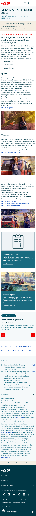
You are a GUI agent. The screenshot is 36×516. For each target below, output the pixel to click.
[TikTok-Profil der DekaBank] (28, 494)
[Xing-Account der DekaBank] (19, 494)
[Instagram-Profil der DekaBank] (9, 494)
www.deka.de (19, 418)
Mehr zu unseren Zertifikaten (11, 205)
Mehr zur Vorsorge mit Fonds (11, 152)
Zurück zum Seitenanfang (18, 463)
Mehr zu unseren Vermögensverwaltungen (15, 203)
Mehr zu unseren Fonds (9, 201)
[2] (16, 90)
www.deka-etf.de (7, 432)
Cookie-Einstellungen (19, 502)
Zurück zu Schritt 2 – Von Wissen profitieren (16, 346)
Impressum (17, 500)
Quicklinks (18, 480)
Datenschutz (24, 500)
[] (33, 365)
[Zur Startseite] (5, 3)
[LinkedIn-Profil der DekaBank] (24, 494)
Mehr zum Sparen (7, 108)
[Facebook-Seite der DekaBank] (4, 494)
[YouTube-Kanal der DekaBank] (14, 494)
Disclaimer (9, 500)
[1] (6, 54)
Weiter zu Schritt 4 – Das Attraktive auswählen (16, 351)
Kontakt (18, 476)
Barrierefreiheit (6, 502)
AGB (3, 500)
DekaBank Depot (18, 485)
